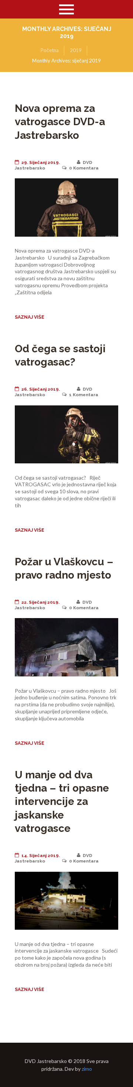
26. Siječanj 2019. (40, 389)
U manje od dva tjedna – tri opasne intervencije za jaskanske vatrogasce (62, 802)
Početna (50, 50)
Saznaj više (29, 317)
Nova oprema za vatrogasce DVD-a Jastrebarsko (60, 121)
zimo (87, 1069)
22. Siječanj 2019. (40, 602)
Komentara (84, 168)
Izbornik (66, 9)
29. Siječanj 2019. (40, 162)
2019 (76, 50)
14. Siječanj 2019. (40, 855)
